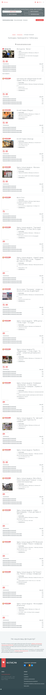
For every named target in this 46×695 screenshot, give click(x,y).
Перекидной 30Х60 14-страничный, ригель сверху (12, 103)
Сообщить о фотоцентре (29, 678)
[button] (39, 2)
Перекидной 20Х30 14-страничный (9, 67)
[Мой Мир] (32, 665)
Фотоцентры (19, 34)
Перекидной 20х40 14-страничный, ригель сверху (12, 102)
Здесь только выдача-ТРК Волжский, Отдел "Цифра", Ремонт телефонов (30, 543)
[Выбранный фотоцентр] (35, 2)
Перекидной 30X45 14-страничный (9, 65)
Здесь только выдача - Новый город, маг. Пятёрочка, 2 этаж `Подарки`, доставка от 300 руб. (30, 259)
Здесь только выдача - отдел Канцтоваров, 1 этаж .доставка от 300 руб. (29, 512)
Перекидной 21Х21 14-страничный (9, 69)
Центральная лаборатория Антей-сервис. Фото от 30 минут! (29, 79)
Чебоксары (5, 2)
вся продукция (40, 20)
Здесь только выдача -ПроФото (28, 450)
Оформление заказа (35, 14)
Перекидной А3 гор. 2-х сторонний (9, 70)
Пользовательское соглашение (31, 681)
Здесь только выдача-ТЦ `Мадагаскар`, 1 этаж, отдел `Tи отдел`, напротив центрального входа (28, 352)
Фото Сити (20, 197)
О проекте (26, 676)
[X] (27, 665)
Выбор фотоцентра (34, 11)
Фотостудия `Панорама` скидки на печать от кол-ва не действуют (29, 290)
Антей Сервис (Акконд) (25, 139)
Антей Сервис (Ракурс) (25, 110)
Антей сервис (21, 82)
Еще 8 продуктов (5, 73)
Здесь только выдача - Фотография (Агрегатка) (29, 604)
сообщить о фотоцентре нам (21, 650)
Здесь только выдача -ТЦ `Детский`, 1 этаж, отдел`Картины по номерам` (30, 419)
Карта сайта (26, 685)
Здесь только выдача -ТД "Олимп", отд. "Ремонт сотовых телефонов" (29, 573)
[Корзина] (43, 2)
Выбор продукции (13, 14)
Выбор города (13, 11)
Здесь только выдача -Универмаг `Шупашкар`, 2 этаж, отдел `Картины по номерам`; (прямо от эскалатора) (29, 385)
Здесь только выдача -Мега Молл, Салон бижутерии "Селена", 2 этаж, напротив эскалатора (29, 480)
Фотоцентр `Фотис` (24, 49)
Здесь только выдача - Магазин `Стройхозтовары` (28, 168)
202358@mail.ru (21, 90)
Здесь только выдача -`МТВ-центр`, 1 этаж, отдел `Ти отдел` (30, 322)
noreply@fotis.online (5, 674)
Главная (14, 34)
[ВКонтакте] (25, 665)
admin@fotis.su (21, 57)
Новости (26, 674)
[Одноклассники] (29, 665)
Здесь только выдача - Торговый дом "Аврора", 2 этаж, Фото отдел (29, 228)
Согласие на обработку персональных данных (34, 683)
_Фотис (19, 51)
